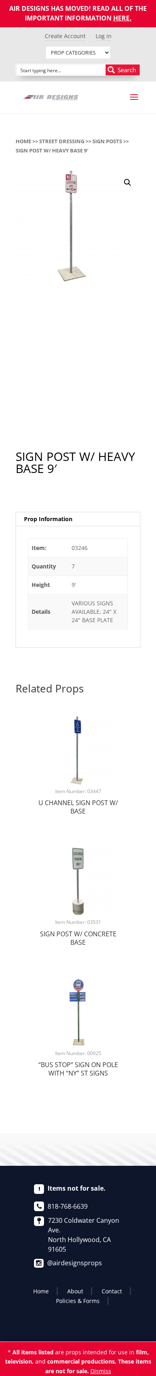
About (75, 1291)
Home (23, 141)
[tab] (78, 519)
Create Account (65, 36)
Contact (112, 1291)
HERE (121, 18)
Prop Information (48, 519)
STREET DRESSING (61, 141)
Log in (104, 36)
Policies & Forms (78, 1301)
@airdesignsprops (74, 1262)
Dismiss (100, 1371)
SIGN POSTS (107, 141)
